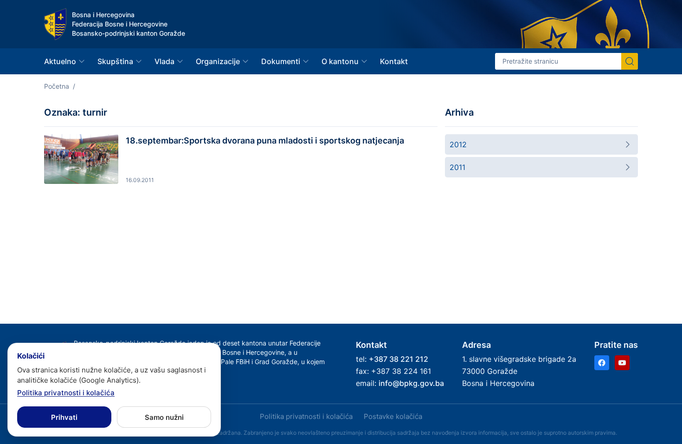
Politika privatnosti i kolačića (306, 416)
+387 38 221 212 (398, 359)
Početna (56, 86)
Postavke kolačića (393, 416)
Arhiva (459, 112)
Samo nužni (164, 417)
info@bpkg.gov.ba (411, 383)
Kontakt (394, 61)
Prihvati (64, 417)
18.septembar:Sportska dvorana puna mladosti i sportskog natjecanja (265, 140)
